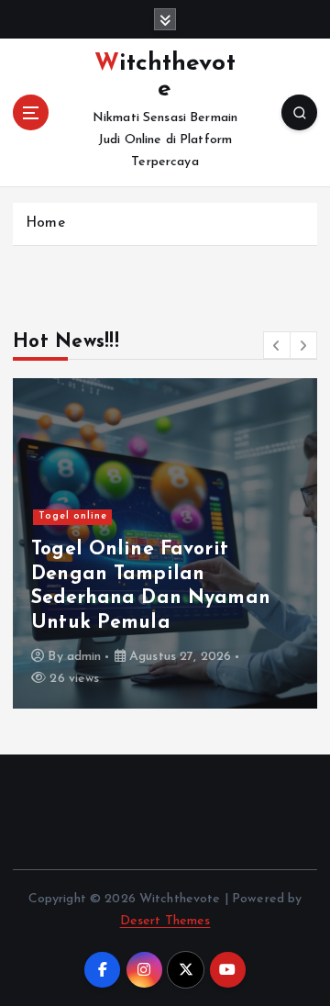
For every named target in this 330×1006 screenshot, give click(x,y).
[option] (165, 543)
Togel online (72, 516)
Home (45, 223)
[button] (277, 345)
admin (84, 657)
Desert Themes (165, 921)
